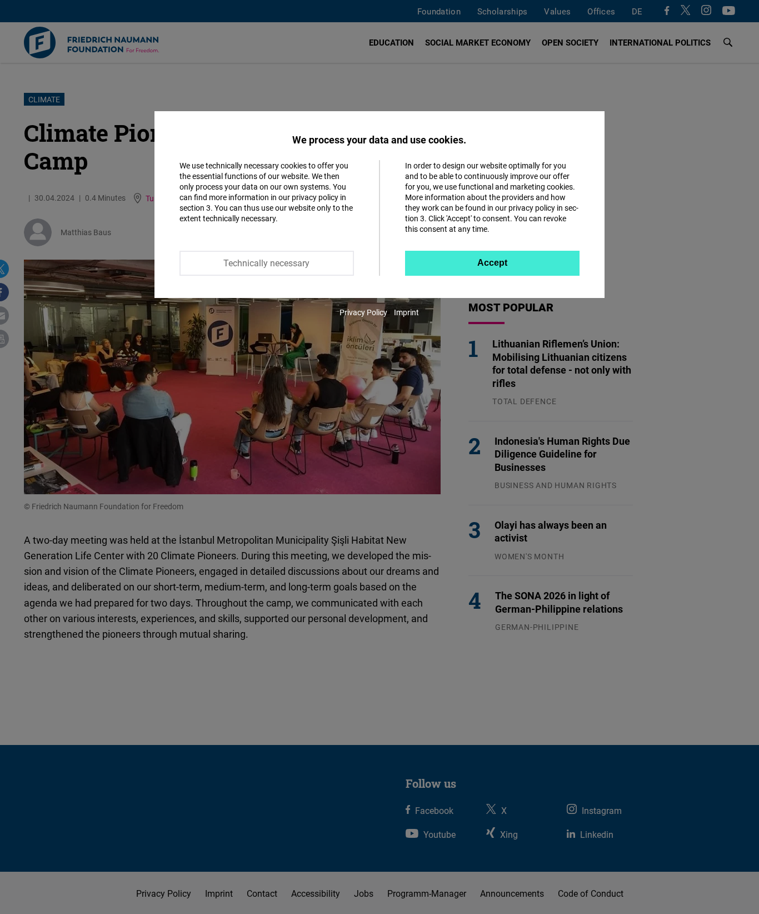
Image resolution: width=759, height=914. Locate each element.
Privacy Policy (363, 312)
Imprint (406, 312)
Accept (492, 262)
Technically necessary (266, 263)
